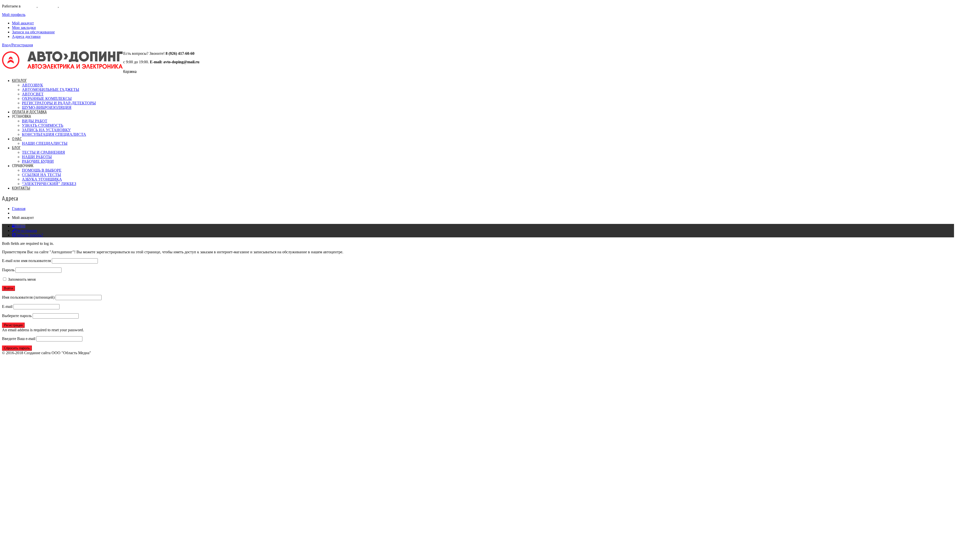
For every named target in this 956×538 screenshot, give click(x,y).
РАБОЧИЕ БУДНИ (38, 161)
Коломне (29, 6)
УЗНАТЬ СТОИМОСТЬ (42, 125)
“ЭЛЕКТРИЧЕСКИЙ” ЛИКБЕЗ (49, 184)
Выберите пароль (17, 316)
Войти (19, 226)
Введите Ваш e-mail (18, 338)
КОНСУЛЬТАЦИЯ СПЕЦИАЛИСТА (54, 134)
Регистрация (26, 230)
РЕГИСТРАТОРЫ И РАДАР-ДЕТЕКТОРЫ (59, 103)
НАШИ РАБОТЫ (37, 157)
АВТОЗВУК (32, 85)
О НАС (17, 138)
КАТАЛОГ (19, 80)
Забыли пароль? (29, 235)
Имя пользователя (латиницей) (28, 297)
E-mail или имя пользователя (26, 261)
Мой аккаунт (23, 23)
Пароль (8, 270)
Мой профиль (13, 14)
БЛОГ (16, 147)
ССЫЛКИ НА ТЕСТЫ (41, 175)
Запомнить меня (21, 279)
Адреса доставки (26, 36)
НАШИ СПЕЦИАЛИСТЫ (44, 143)
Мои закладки (24, 27)
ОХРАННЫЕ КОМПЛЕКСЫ (47, 98)
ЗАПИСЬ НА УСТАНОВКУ (46, 130)
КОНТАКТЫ (21, 188)
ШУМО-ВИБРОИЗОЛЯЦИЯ (46, 107)
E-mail (7, 306)
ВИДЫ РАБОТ (34, 121)
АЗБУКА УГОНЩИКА (42, 179)
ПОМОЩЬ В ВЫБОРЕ (41, 170)
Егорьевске (48, 6)
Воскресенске (71, 6)
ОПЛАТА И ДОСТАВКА (29, 111)
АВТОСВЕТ (33, 94)
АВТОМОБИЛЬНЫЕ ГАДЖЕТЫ (50, 89)
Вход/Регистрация (17, 45)
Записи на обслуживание (33, 32)
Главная (18, 208)
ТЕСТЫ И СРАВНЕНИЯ (43, 152)
